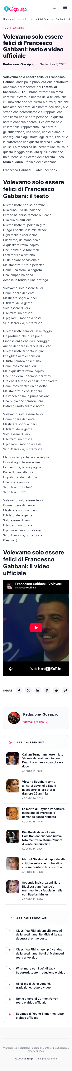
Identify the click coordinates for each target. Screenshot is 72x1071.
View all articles (33, 721)
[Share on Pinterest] (46, 690)
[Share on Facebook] (19, 690)
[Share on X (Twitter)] (28, 690)
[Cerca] (54, 8)
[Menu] (65, 8)
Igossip (29, 1058)
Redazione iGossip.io (19, 64)
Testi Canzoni (14, 28)
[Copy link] (65, 690)
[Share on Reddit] (56, 690)
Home (6, 19)
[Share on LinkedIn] (37, 690)
